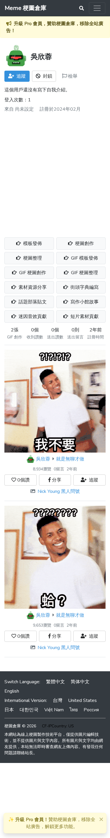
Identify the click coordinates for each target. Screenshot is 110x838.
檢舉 (72, 76)
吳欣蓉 (43, 459)
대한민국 (29, 710)
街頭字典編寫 (84, 287)
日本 (9, 710)
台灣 (57, 700)
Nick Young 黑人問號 (59, 491)
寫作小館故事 (84, 302)
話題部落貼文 (32, 302)
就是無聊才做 (70, 459)
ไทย (74, 710)
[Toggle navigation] (97, 8)
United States (82, 700)
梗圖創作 (84, 243)
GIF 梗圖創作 (32, 273)
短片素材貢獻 (84, 316)
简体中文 (80, 682)
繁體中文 (55, 682)
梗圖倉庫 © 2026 (20, 726)
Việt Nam (54, 710)
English (11, 691)
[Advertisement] (55, 172)
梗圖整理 (32, 258)
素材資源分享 (32, 287)
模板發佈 (32, 243)
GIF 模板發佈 (84, 258)
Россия (91, 710)
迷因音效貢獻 (32, 316)
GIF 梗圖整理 (84, 273)
